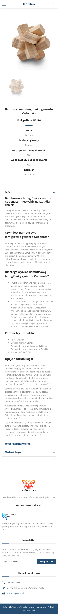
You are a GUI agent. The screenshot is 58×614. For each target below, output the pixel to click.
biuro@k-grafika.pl (15, 593)
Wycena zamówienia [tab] (18, 443)
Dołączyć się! (46, 561)
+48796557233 (13, 582)
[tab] (29, 458)
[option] (29, 43)
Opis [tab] (7, 192)
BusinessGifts (38, 523)
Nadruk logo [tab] (13, 452)
